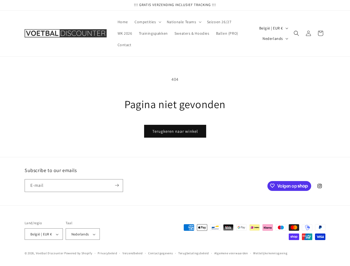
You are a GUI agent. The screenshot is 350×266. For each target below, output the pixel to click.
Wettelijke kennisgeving (270, 253)
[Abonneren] (117, 185)
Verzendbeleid (132, 253)
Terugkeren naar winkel (175, 131)
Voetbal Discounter (50, 253)
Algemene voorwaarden (231, 253)
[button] (147, 22)
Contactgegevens (160, 253)
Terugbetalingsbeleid (193, 253)
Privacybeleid (107, 253)
